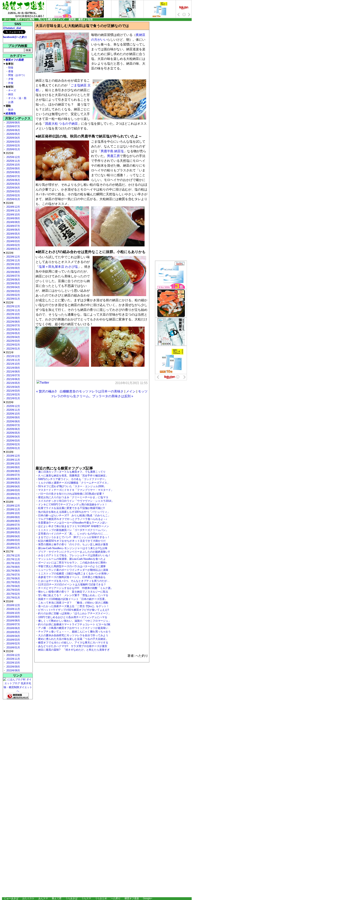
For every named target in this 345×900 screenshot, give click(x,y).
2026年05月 (13, 133)
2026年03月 (13, 141)
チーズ (12, 90)
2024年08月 (13, 222)
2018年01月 (13, 547)
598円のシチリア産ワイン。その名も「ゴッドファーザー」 (72, 479)
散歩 (10, 109)
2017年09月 (13, 566)
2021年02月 (13, 394)
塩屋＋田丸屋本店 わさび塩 (58, 266)
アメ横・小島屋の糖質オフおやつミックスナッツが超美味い (73, 627)
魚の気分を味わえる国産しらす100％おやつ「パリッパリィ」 (74, 511)
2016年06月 (13, 628)
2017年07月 (13, 574)
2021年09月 (13, 367)
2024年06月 (13, 229)
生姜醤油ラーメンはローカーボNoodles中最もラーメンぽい (72, 522)
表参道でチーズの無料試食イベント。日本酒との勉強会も (72, 577)
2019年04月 (13, 486)
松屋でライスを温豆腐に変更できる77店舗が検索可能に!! (71, 508)
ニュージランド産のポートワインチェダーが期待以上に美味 (73, 569)
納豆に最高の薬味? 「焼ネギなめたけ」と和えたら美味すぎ (74, 649)
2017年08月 (13, 570)
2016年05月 (13, 632)
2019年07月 (13, 474)
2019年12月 (13, 455)
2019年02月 (13, 494)
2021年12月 (13, 356)
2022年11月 (13, 310)
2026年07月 (13, 126)
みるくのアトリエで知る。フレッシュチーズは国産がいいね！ (74, 555)
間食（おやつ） (17, 75)
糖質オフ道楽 (132, 898)
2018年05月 (13, 532)
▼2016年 (8, 601)
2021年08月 (13, 371)
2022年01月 (13, 348)
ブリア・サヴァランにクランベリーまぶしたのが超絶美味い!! (74, 551)
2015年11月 (13, 658)
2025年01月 (13, 199)
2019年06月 (13, 478)
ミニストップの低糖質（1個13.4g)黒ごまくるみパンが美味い (73, 573)
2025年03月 (13, 191)
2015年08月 (13, 670)
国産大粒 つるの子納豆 (61, 123)
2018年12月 (13, 505)
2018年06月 (13, 528)
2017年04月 (13, 586)
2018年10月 (13, 513)
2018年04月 (13, 536)
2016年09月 (13, 616)
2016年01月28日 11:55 (131, 383)
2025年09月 (13, 168)
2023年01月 (13, 298)
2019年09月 (13, 467)
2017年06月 (13, 578)
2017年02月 (13, 593)
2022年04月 (13, 337)
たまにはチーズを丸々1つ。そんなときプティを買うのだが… (74, 580)
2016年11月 (13, 609)
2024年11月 (13, 210)
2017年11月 (13, 559)
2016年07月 (13, 624)
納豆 (10, 94)
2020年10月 (13, 413)
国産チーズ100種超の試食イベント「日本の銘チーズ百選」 (72, 599)
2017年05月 (13, 582)
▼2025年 (8, 153)
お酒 (10, 102)
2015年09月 (13, 666)
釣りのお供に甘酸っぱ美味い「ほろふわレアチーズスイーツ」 (74, 613)
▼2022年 (8, 302)
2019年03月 (13, 490)
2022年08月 (13, 321)
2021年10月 (13, 363)
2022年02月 (13, 344)
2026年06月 (13, 130)
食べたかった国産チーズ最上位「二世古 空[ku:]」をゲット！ (73, 606)
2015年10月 (13, 662)
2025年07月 (13, 176)
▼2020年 (8, 402)
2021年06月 (13, 379)
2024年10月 (13, 214)
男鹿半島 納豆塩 (112, 151)
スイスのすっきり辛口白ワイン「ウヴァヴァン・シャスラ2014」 (76, 500)
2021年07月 (13, 375)
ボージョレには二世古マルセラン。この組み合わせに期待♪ (72, 562)
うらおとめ (101, 898)
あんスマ (43, 898)
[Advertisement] (91, 432)
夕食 (10, 78)
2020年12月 (13, 406)
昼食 (10, 71)
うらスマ (86, 898)
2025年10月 (13, 164)
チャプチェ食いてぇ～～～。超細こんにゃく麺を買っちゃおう (74, 631)
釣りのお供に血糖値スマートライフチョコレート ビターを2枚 (74, 624)
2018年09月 (13, 517)
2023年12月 (13, 256)
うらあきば (71, 898)
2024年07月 (13, 225)
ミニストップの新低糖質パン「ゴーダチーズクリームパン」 (73, 530)
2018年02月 (13, 543)
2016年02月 (13, 643)
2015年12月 (13, 655)
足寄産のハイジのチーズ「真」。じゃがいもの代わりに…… (73, 533)
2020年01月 (13, 448)
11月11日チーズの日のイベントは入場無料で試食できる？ (72, 584)
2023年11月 (13, 260)
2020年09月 (13, 417)
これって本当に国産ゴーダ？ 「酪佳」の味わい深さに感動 (73, 602)
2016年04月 (13, 635)
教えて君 (56, 898)
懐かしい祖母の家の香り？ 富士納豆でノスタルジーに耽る (73, 591)
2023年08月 (13, 272)
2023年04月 (13, 287)
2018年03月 (13, 540)
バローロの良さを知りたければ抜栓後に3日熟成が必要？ (71, 493)
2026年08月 (13, 122)
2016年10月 (13, 613)
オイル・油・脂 (17, 98)
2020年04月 (13, 436)
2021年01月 (13, 398)
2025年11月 (13, 160)
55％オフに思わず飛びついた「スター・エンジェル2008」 (72, 486)
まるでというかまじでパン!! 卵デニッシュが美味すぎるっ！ (74, 537)
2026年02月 (13, 145)
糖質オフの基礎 (15, 59)
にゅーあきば (11, 898)
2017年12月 (13, 555)
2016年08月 (13, 620)
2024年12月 (13, 206)
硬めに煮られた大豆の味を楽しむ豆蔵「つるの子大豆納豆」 (73, 638)
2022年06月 (13, 329)
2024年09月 (13, 218)
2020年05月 (13, 432)
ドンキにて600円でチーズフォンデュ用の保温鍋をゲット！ (72, 504)
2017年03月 (13, 589)
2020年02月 (13, 444)
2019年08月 (13, 471)
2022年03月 (13, 340)
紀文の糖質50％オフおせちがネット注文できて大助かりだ (72, 540)
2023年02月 (13, 294)
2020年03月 (13, 440)
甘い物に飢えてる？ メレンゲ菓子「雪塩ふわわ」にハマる (73, 595)
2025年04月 (13, 187)
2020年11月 (13, 409)
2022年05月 (13, 333)
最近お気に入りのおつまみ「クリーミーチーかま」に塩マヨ (73, 497)
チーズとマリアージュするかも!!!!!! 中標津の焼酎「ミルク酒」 (75, 588)
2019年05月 (13, 482)
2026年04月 (13, 137)
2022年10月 (13, 314)
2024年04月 (13, 237)
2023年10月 (13, 264)
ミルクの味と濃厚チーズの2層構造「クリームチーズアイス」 (74, 482)
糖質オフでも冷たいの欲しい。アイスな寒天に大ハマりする (73, 642)
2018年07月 (13, 524)
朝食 (10, 67)
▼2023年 (8, 252)
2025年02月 (13, 195)
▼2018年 (8, 501)
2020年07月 (13, 425)
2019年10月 (13, 463)
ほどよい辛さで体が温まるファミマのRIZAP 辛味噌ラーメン (73, 526)
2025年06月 (13, 180)
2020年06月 (13, 429)
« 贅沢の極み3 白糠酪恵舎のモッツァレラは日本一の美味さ (80, 391)
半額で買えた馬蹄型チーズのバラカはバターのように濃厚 (72, 566)
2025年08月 (13, 172)
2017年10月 (13, 563)
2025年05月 (13, 183)
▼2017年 (8, 551)
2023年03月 (13, 291)
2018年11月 (13, 509)
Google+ (147, 898)
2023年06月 (13, 279)
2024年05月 (13, 233)
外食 (10, 82)
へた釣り (116, 898)
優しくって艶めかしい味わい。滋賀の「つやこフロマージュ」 (74, 620)
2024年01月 (13, 248)
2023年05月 (13, 283)
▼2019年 (8, 451)
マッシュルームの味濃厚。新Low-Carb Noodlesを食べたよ (72, 558)
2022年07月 (13, 325)
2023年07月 (13, 275)
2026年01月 (13, 149)
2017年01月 (13, 597)
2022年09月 (13, 317)
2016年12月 (13, 605)
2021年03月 (13, 390)
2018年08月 (13, 521)
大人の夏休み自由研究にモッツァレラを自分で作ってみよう (73, 635)
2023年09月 (13, 268)
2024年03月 (13, 241)
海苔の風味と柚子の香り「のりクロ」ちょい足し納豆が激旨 (73, 544)
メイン (131, 391)
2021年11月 (13, 360)
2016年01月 (13, 647)
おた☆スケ (28, 898)
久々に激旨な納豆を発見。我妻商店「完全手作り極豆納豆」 (73, 475)
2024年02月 (13, 245)
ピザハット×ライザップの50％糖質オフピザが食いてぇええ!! (73, 609)
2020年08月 (13, 421)
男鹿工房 (113, 156)
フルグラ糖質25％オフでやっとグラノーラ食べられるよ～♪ (72, 519)
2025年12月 (13, 157)
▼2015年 (8, 651)
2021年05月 (13, 382)
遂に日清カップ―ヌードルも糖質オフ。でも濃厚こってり (72, 471)
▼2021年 (8, 352)
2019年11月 (13, 459)
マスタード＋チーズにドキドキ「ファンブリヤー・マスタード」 (75, 489)
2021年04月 (13, 386)
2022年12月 (13, 306)
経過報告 (11, 113)
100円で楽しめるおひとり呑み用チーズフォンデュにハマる (72, 617)
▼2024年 (8, 203)
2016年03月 (13, 639)
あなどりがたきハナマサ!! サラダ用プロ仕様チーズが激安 (72, 646)
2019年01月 (13, 498)
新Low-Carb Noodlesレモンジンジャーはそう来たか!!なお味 (72, 548)
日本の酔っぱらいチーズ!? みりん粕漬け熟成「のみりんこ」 (74, 515)
